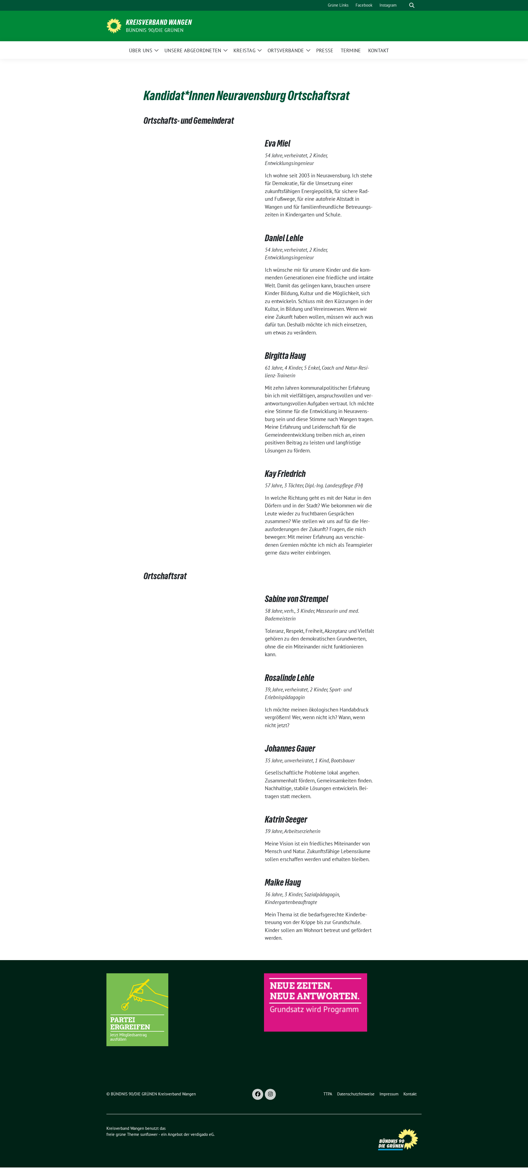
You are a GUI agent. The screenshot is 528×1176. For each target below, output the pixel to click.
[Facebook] (257, 1094)
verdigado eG (202, 1134)
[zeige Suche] (411, 5)
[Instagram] (270, 1094)
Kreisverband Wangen (159, 22)
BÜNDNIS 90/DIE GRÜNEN (154, 30)
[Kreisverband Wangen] (114, 25)
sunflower (149, 1134)
